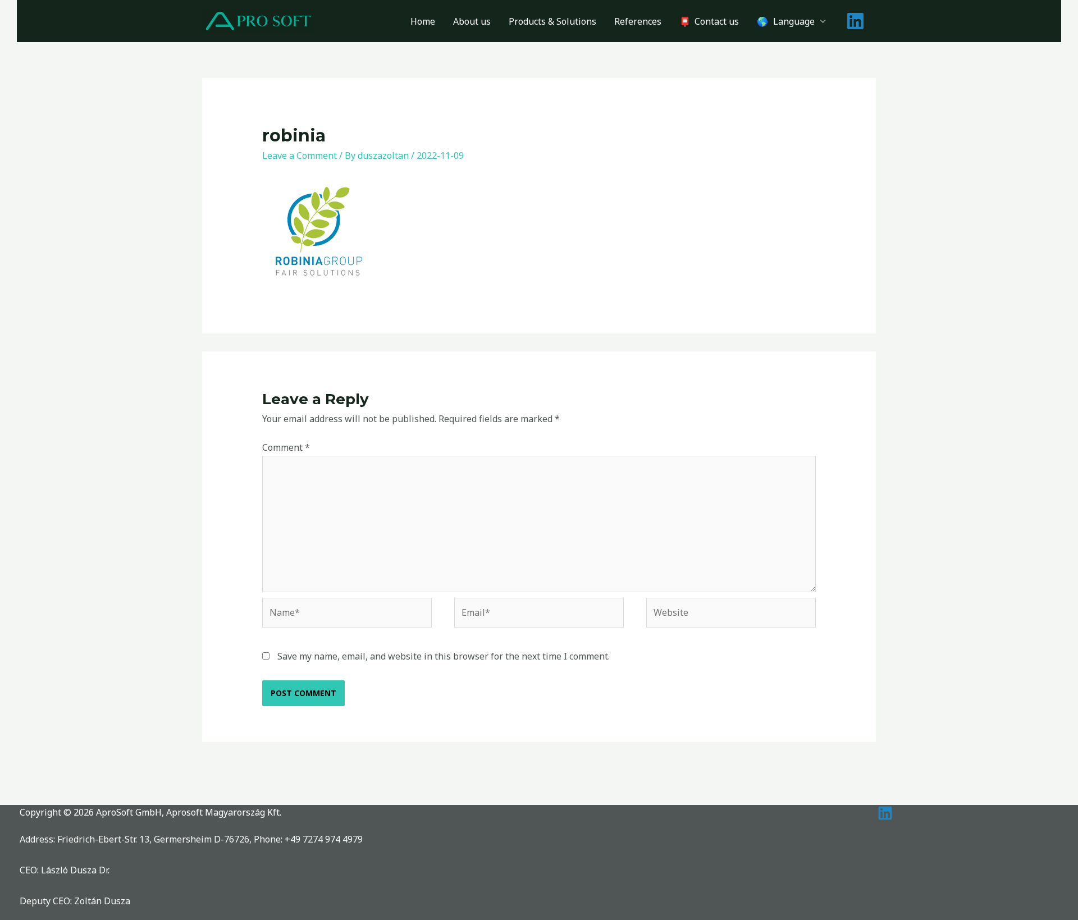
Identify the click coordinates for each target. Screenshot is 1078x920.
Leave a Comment (299, 155)
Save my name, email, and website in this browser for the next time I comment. (443, 656)
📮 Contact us (709, 21)
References (637, 21)
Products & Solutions (552, 21)
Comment (286, 447)
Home (422, 21)
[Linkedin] (855, 21)
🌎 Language (786, 21)
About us (472, 21)
